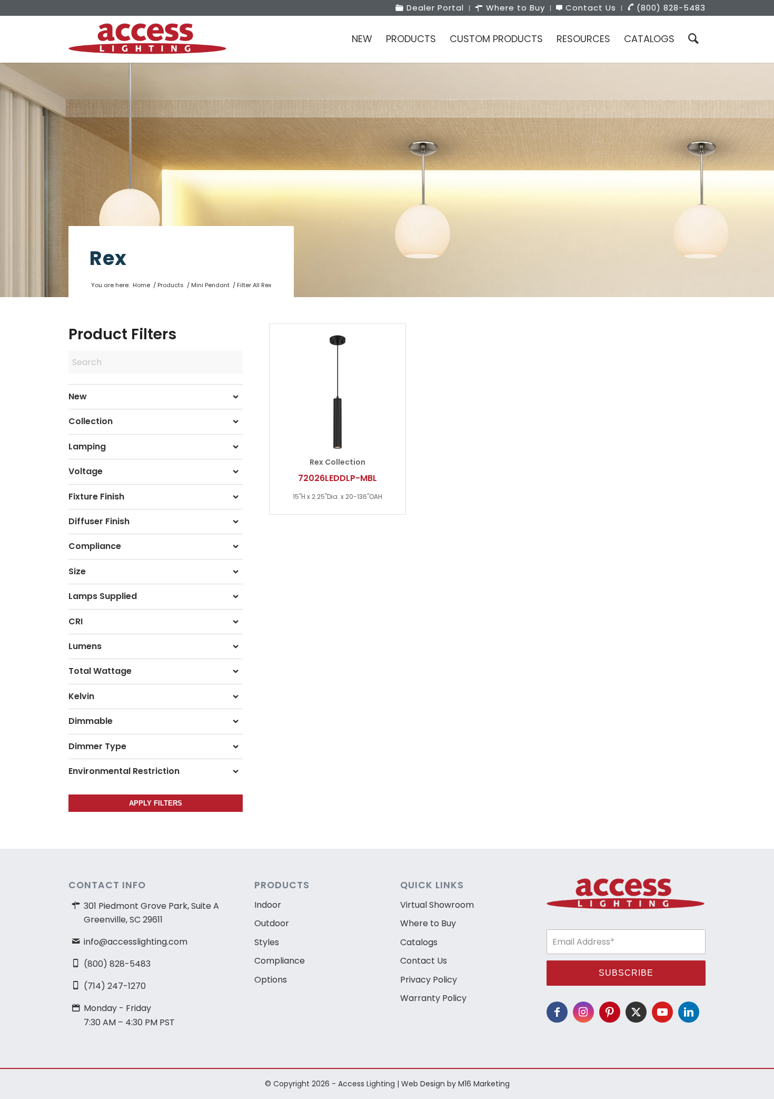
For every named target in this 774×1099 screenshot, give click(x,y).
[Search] (693, 39)
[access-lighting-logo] (147, 39)
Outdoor (271, 923)
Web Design (423, 1083)
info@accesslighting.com (135, 942)
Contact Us (423, 961)
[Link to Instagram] (583, 1012)
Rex (108, 258)
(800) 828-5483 (117, 964)
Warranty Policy (433, 998)
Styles (266, 942)
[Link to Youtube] (662, 1012)
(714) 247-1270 (115, 986)
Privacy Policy (428, 980)
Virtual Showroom (437, 905)
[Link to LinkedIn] (688, 1012)
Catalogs (419, 942)
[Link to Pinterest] (609, 1012)
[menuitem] (430, 8)
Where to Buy (428, 923)
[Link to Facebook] (557, 1012)
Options (270, 980)
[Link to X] (636, 1012)
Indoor (267, 905)
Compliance (279, 961)
